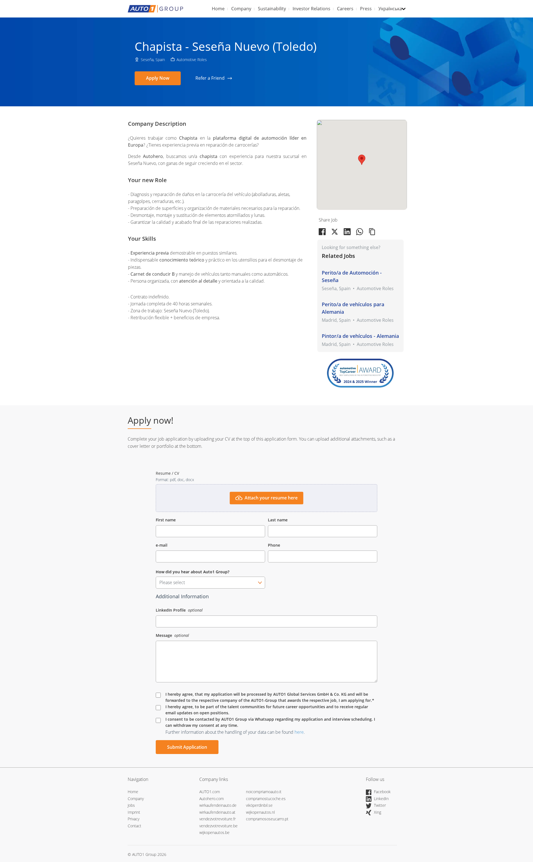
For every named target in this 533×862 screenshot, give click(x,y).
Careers (345, 9)
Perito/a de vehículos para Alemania (353, 308)
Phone (274, 545)
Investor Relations (311, 9)
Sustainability (272, 9)
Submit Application (187, 747)
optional (195, 610)
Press (366, 9)
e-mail (161, 545)
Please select (172, 582)
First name (166, 519)
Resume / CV (167, 473)
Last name (278, 519)
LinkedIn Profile (171, 610)
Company (241, 9)
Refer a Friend (210, 78)
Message (164, 635)
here (299, 732)
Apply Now (157, 78)
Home (218, 9)
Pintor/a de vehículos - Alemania (360, 336)
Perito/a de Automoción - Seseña (352, 276)
